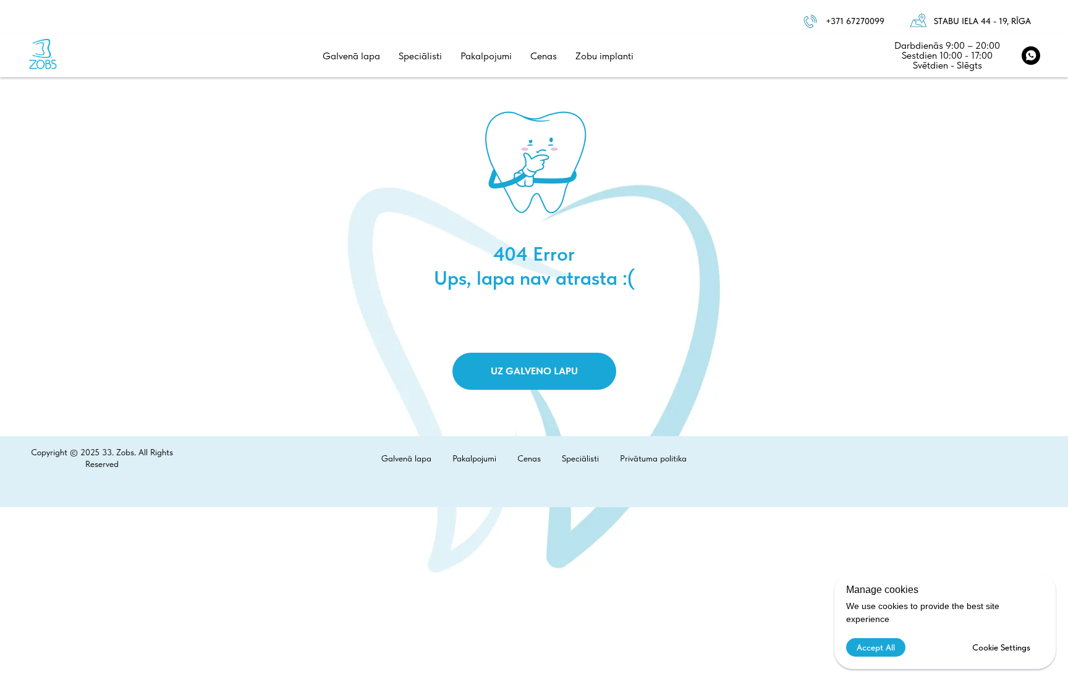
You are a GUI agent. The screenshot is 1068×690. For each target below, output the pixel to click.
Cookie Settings (1001, 647)
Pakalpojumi (486, 56)
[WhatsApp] (1031, 55)
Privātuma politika (653, 458)
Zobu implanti (604, 56)
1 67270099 (862, 21)
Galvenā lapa (351, 56)
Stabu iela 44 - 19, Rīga (982, 21)
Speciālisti (420, 56)
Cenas (543, 56)
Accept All (876, 647)
